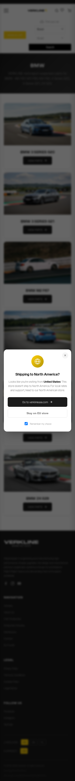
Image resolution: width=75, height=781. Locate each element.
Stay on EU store (37, 413)
